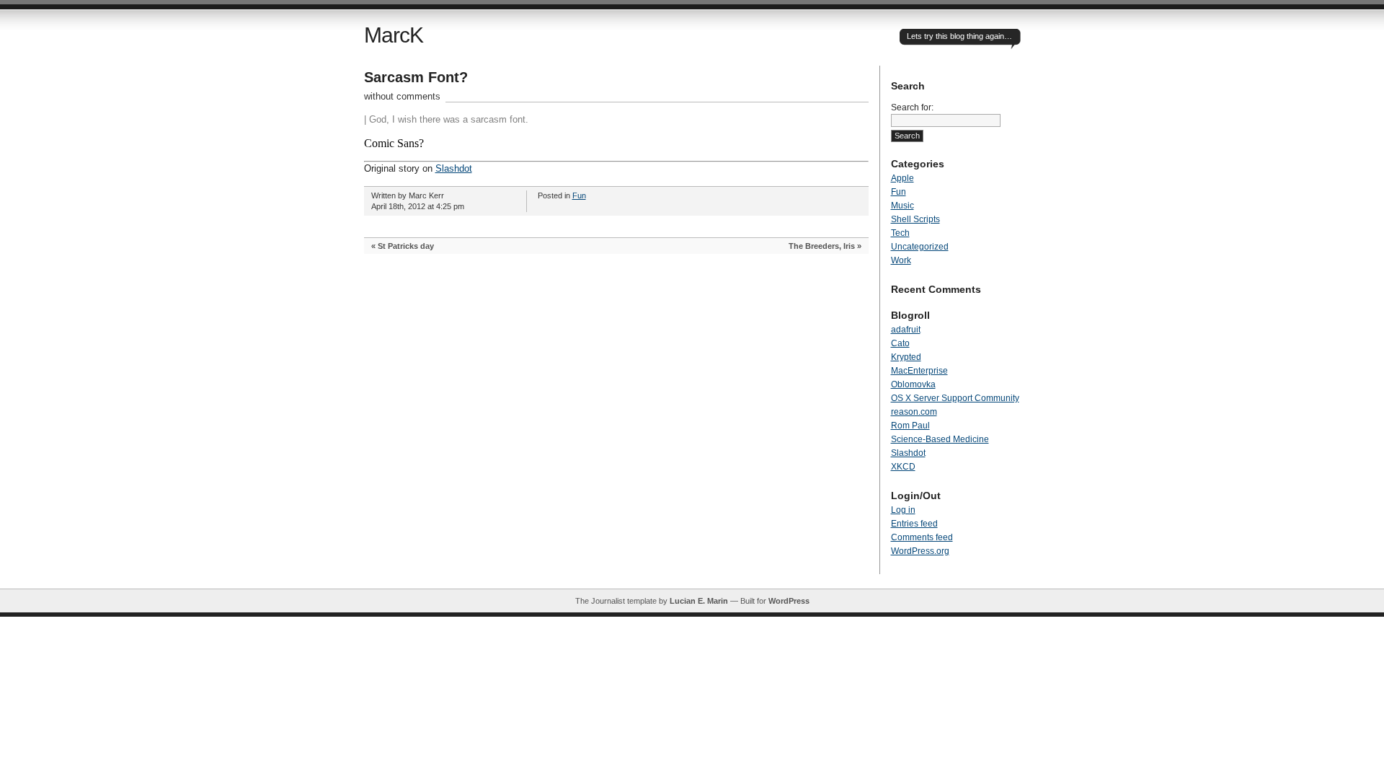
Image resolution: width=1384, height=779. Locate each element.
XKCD (903, 467)
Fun (579, 195)
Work (901, 260)
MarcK (393, 35)
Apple (902, 178)
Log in (903, 510)
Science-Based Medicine (940, 439)
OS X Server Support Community (955, 398)
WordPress (788, 601)
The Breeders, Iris (822, 246)
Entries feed (914, 524)
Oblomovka (913, 384)
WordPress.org (920, 551)
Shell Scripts (915, 219)
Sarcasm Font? (416, 77)
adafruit (906, 330)
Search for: (912, 107)
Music (902, 206)
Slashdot (453, 168)
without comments (402, 96)
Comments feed (922, 537)
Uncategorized (920, 247)
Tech (900, 233)
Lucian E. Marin (699, 601)
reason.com (914, 412)
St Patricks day (406, 246)
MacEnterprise (919, 371)
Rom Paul (910, 426)
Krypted (906, 357)
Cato (900, 343)
